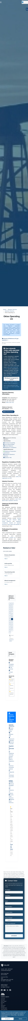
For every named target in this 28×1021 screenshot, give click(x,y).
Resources (3, 1005)
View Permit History (8, 411)
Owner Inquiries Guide (11, 729)
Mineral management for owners (12, 378)
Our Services (11, 668)
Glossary (3, 1006)
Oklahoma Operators (11, 687)
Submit (15, 935)
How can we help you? (10, 923)
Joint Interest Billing (9, 444)
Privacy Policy (14, 1014)
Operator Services (12, 309)
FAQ (2, 1003)
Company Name (8, 912)
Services (3, 1000)
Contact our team (11, 847)
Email (6, 901)
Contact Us (11, 672)
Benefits (2, 1002)
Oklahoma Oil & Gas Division (11, 755)
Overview (3, 998)
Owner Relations (9, 446)
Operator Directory (9, 311)
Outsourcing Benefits (11, 739)
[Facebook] (10, 990)
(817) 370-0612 (4, 974)
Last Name (8, 895)
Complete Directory (11, 665)
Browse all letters (11, 640)
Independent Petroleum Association (11, 775)
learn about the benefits (14, 524)
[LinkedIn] (2, 990)
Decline (20, 1018)
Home (4, 309)
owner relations (6, 521)
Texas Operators (11, 681)
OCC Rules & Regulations (11, 760)
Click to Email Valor (5, 973)
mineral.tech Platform (11, 791)
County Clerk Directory (11, 796)
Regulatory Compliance (10, 447)
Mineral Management (11, 785)
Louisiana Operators (11, 694)
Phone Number (9, 906)
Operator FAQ (8, 457)
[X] (8, 990)
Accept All (7, 1018)
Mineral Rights (5, 996)
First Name (8, 889)
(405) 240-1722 (10, 402)
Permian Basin (4, 1007)
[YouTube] (5, 990)
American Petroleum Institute (11, 767)
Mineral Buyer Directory (11, 801)
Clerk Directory (4, 1009)
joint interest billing (15, 519)
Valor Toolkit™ (4, 1001)
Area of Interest (9, 917)
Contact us (12, 537)
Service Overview (11, 742)
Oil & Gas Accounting (9, 442)
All (10, 603)
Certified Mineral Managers (6, 970)
